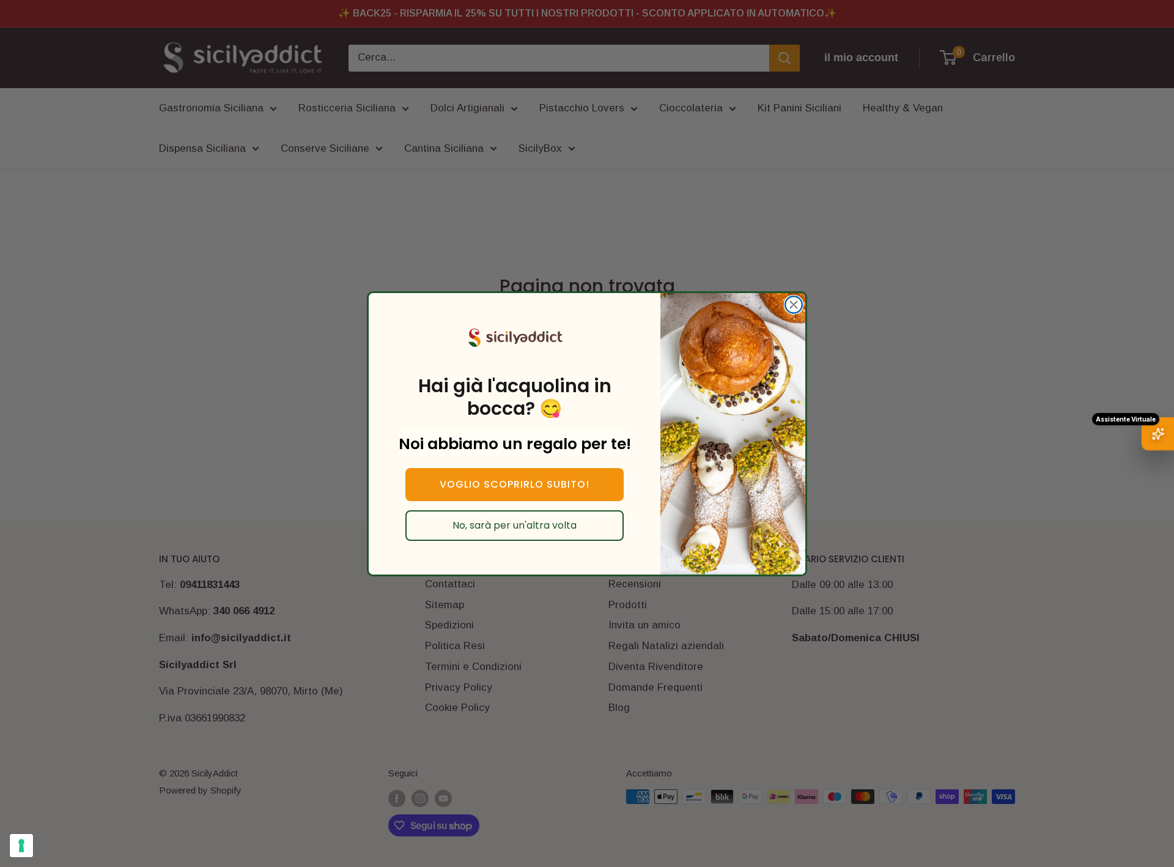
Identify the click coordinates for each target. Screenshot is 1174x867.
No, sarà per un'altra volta (514, 525)
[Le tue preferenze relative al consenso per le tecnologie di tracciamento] (21, 845)
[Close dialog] (793, 304)
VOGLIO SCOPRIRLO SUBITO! (514, 484)
